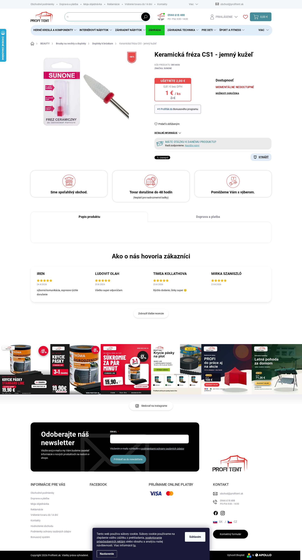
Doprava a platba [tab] (208, 217)
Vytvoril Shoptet (236, 555)
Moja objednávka (92, 4)
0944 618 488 (229, 502)
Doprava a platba (68, 4)
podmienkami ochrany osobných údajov (162, 448)
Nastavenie (107, 553)
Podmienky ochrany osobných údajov (51, 531)
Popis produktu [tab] (89, 217)
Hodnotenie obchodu (42, 526)
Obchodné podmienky (42, 4)
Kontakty (162, 4)
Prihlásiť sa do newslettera (128, 459)
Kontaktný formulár (230, 534)
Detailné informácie (165, 133)
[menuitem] (54, 30)
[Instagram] (222, 512)
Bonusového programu (185, 109)
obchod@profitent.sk (231, 493)
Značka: (163, 68)
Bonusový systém (40, 537)
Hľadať (145, 16)
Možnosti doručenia (227, 93)
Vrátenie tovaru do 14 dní (138, 4)
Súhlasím (195, 536)
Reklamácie (113, 4)
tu (134, 545)
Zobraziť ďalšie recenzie (151, 313)
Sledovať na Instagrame (154, 405)
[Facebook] (215, 512)
